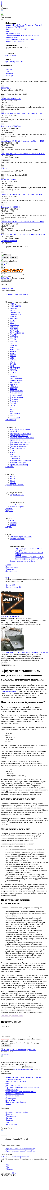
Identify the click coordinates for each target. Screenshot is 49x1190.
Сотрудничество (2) (13, 587)
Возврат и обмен (11, 37)
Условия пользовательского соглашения (20, 39)
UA (7, 257)
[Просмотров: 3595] (14, 665)
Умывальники (10, 1116)
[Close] (7, 8)
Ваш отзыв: (5, 1037)
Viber (7, 1165)
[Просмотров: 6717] (14, 627)
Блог (7, 577)
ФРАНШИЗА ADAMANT (11, 616)
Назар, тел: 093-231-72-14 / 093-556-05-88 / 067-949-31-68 (23, 154)
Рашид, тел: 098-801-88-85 (11, 113)
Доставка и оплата (12, 33)
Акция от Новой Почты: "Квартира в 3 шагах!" (23, 25)
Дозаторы (9, 1120)
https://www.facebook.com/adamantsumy (20, 1149)
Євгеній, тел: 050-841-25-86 (12, 141)
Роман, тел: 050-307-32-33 (32, 113)
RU (15, 257)
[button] (24, 6)
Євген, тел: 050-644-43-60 (11, 99)
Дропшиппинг (11, 571)
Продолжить (6, 1045)
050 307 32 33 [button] (6, 1157)
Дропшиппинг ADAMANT (16, 29)
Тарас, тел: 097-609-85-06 (11, 126)
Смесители (9, 1114)
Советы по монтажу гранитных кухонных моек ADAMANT (24, 652)
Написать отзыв (17, 1016)
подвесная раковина (9, 691)
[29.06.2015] (11, 665)
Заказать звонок (18, 278)
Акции (8, 565)
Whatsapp (9, 1169)
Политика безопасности (14, 42)
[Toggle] (2, 86)
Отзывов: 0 (5, 1016)
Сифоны (8, 1118)
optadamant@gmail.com (14, 61)
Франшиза (9, 569)
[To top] (2, 1048)
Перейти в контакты (9, 241)
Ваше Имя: (5, 1027)
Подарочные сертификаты (15, 1102)
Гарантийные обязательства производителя (22, 35)
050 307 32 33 (10, 56)
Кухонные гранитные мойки (16, 1112)
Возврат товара (11, 1098)
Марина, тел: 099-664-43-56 (33, 141)
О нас (7, 31)
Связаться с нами (12, 1096)
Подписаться (27, 1067)
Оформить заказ (7, 288)
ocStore (13, 1173)
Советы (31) (10, 585)
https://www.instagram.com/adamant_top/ (20, 1151)
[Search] (23, 274)
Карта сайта (10, 1100)
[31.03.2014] (11, 627)
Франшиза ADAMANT (14, 27)
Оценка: (4, 1043)
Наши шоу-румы (11, 567)
